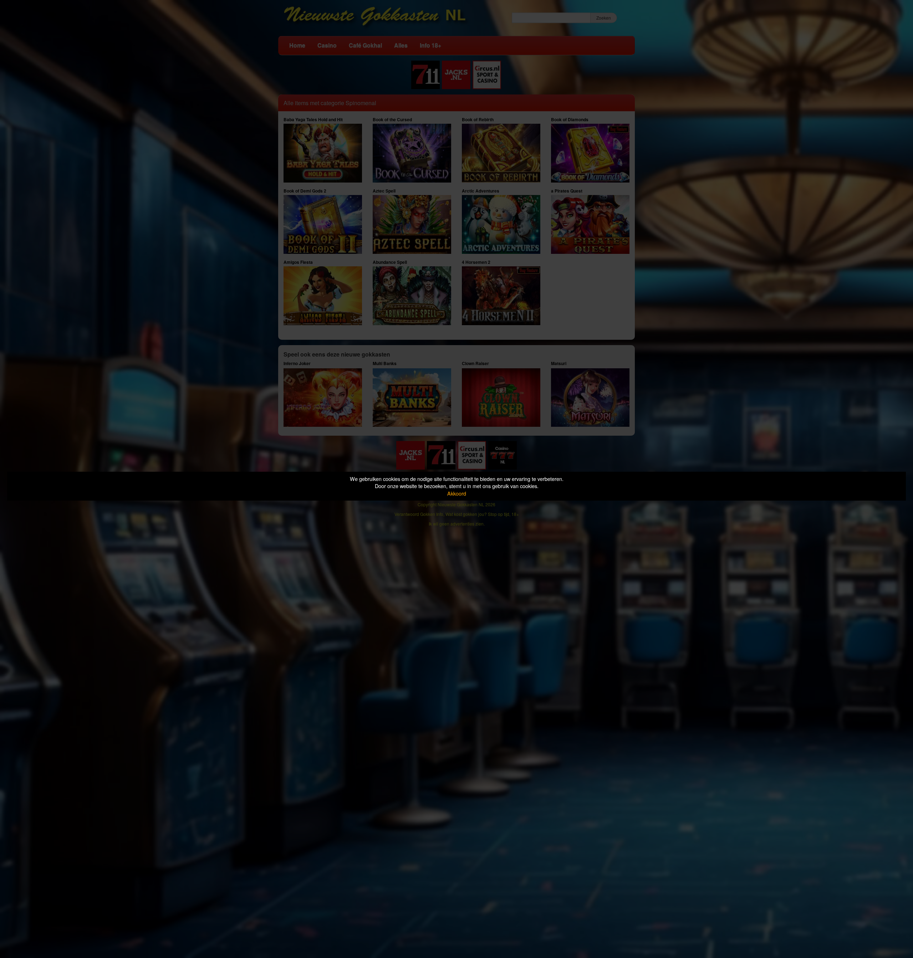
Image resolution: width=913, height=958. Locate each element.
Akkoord (456, 493)
